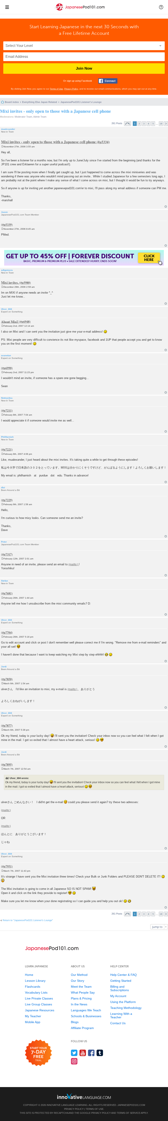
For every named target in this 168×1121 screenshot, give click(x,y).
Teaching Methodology (126, 1008)
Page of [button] (127, 123)
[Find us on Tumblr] (99, 1052)
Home (29, 974)
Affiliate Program (82, 1028)
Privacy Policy (71, 89)
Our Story (77, 980)
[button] (161, 7)
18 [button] (161, 123)
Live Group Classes (38, 1004)
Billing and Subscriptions (119, 988)
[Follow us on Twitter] (74, 1052)
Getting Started (120, 980)
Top (165, 206)
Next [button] (166, 123)
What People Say (83, 992)
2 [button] (139, 123)
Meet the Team (81, 986)
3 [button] (144, 123)
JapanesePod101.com (131, 1105)
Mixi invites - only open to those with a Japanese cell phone (55, 111)
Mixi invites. (10, 282)
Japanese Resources (39, 1010)
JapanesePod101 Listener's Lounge (81, 102)
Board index (12, 102)
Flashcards (32, 986)
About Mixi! (9, 321)
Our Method (79, 974)
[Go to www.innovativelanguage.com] (84, 1096)
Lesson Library (35, 980)
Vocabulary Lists (36, 992)
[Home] (80, 10)
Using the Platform (123, 1002)
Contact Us (118, 1023)
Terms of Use (56, 89)
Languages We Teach (86, 1010)
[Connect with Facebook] (108, 81)
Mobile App (32, 1022)
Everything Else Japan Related (39, 102)
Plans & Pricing (81, 998)
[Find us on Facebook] (91, 1052)
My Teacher (33, 1016)
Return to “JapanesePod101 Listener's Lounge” (28, 920)
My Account (118, 996)
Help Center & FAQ (123, 974)
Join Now (84, 68)
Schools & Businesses (86, 1016)
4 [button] (148, 123)
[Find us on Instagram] (74, 1061)
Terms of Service (128, 1113)
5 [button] (153, 123)
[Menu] (7, 7)
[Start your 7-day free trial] (38, 1053)
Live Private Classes (39, 998)
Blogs (75, 1022)
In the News (79, 1004)
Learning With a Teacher (121, 1015)
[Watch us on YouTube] (82, 1052)
